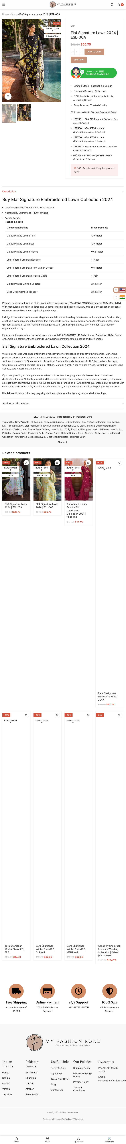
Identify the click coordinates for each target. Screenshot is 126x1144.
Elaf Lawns (113, 422)
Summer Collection (95, 433)
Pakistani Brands (32, 1064)
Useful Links (60, 1062)
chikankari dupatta (54, 422)
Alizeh (103, 361)
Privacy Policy (81, 1081)
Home (5, 14)
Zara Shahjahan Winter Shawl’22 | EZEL (14, 949)
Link (93, 159)
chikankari (36, 422)
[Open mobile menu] (4, 5)
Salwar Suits (52, 433)
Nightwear (91, 357)
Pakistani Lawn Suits (110, 429)
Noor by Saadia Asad (84, 364)
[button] (5, 61)
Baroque (112, 361)
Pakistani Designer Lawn (84, 429)
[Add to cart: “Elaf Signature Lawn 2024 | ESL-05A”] (26, 462)
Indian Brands (7, 1064)
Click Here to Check (93, 112)
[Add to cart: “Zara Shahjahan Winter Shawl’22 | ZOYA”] (119, 462)
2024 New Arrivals (19, 422)
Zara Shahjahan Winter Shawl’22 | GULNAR (45, 949)
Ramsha (112, 364)
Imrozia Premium (36, 364)
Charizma (7, 364)
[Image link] (63, 1042)
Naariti (5, 1083)
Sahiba (6, 1077)
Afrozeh (83, 361)
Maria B (59, 364)
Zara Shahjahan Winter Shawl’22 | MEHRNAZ (76, 949)
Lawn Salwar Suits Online (35, 429)
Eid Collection (73, 422)
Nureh (68, 364)
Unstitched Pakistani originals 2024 (66, 436)
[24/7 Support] (78, 991)
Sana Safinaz (32, 1094)
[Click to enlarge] (8, 96)
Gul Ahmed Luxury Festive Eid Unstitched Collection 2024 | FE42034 (77, 510)
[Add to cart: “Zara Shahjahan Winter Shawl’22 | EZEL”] (26, 715)
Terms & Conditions (79, 1089)
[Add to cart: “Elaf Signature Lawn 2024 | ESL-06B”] (57, 462)
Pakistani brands (65, 361)
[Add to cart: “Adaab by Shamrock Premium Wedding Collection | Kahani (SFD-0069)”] (119, 715)
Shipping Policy (81, 1068)
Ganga (5, 1072)
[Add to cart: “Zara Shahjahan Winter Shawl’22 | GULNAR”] (57, 715)
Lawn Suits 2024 (60, 429)
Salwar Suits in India (72, 433)
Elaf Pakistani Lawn (12, 425)
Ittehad (50, 364)
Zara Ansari (18, 368)
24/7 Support (78, 1002)
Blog (53, 1084)
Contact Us (57, 1089)
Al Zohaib (94, 361)
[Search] (112, 5)
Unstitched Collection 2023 (30, 436)
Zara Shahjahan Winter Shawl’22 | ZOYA (108, 696)
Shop (14, 14)
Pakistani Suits (59, 357)
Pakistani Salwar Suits (14, 433)
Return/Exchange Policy (82, 1075)
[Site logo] (63, 4)
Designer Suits (76, 357)
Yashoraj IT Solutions (74, 1119)
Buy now (79, 59)
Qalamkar (101, 364)
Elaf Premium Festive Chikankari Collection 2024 (51, 425)
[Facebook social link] (67, 442)
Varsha (6, 1088)
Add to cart (94, 51)
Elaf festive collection (94, 422)
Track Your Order (60, 1079)
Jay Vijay (7, 1094)
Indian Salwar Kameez (38, 357)
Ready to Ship (58, 1068)
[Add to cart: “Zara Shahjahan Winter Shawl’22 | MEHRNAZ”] (88, 715)
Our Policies (82, 1062)
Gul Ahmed (20, 364)
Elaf (73, 25)
